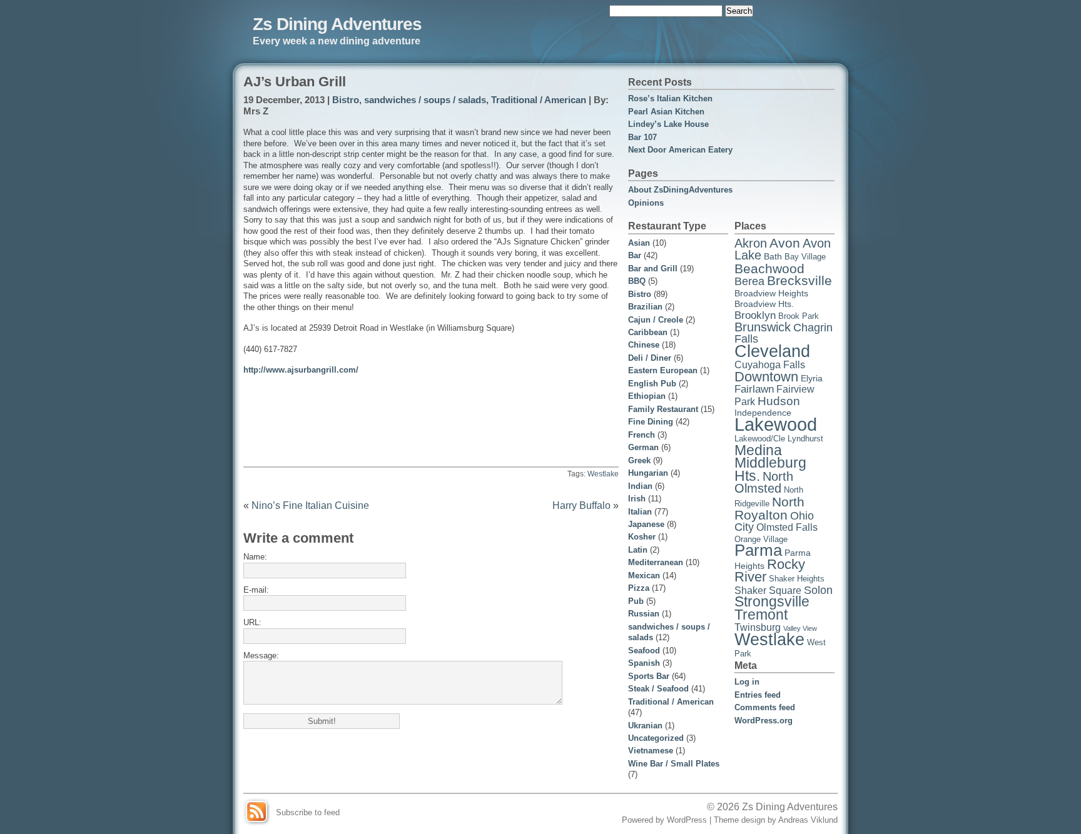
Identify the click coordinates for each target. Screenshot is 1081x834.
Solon (818, 590)
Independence (762, 413)
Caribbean (647, 332)
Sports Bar (648, 676)
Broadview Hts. (764, 304)
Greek (639, 460)
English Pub (652, 383)
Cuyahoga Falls (769, 364)
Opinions (646, 203)
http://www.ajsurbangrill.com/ (300, 369)
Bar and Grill (653, 268)
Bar (634, 255)
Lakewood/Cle (759, 439)
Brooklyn (755, 315)
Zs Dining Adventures (337, 24)
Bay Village (805, 257)
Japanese (646, 524)
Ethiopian (647, 396)
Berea (749, 281)
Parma (758, 550)
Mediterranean (655, 562)
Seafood (644, 650)
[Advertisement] (431, 404)
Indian (640, 486)
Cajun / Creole (655, 319)
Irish (637, 498)
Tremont (761, 614)
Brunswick (762, 327)
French (641, 435)
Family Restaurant (663, 409)
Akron (750, 243)
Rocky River (769, 570)
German (643, 447)
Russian (643, 613)
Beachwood (769, 268)
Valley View (800, 628)
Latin (637, 550)
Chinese (643, 344)
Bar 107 (642, 137)
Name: (255, 556)
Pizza (638, 588)
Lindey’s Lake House (668, 124)
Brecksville (799, 280)
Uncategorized (656, 738)
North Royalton (769, 508)
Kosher (642, 536)
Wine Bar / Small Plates (673, 763)
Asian (639, 243)
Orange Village (761, 539)
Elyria (812, 378)
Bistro (345, 100)
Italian (640, 511)
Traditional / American (538, 100)
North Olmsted (763, 482)
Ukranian (645, 725)
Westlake (603, 474)
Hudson (779, 401)
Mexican (644, 575)
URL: (252, 622)
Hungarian (648, 473)
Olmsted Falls (787, 527)
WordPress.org (763, 720)
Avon (784, 243)
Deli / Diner (649, 358)
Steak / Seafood (658, 688)
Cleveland (772, 351)
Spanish (644, 663)
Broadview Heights (771, 293)
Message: (261, 655)
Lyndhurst (805, 439)
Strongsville (771, 602)
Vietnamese (650, 750)
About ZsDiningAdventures (680, 189)
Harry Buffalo (581, 505)
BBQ (637, 281)
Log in (746, 681)
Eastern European (663, 370)
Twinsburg (757, 627)
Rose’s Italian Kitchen (670, 98)
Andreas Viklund (808, 820)
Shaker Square (767, 590)
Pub (636, 601)
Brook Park (798, 316)
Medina (758, 450)
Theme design (739, 820)
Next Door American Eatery (680, 149)
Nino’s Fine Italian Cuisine (310, 505)
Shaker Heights (797, 579)
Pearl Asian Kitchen (666, 111)
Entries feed (757, 695)
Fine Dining (650, 421)
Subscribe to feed (308, 812)
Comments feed (764, 707)
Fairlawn (754, 389)
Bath (773, 256)
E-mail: (256, 590)
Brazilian (645, 306)
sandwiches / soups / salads (425, 100)
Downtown (766, 376)
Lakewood (775, 424)
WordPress (687, 820)
